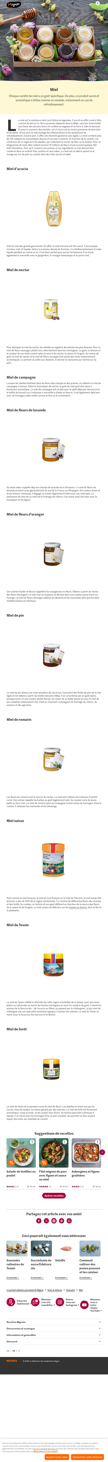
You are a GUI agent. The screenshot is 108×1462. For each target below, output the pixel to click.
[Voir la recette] (21, 1163)
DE (8, 1351)
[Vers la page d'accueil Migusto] (14, 3)
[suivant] (102, 1152)
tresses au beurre (77, 907)
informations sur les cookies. (45, 1451)
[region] (54, 1450)
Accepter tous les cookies (57, 1457)
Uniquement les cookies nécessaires (87, 1457)
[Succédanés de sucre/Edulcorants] (41, 1260)
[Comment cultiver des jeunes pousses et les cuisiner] (90, 1260)
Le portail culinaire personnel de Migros (25, 1290)
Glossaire (70, 1290)
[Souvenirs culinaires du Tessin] (17, 1260)
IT (19, 1351)
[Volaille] (65, 1260)
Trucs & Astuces (54, 1290)
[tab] (54, 1322)
